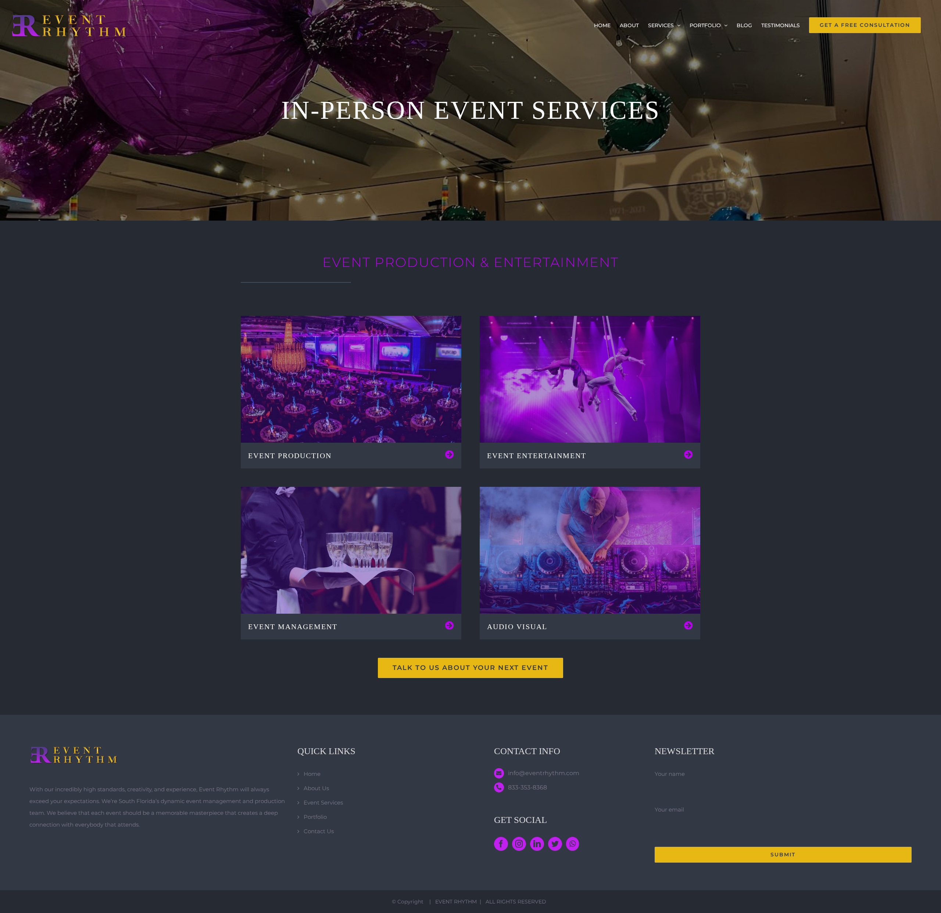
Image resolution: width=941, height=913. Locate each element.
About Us (316, 788)
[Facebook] (501, 844)
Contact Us (319, 831)
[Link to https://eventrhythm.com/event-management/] (449, 625)
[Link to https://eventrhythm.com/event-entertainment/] (688, 454)
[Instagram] (519, 844)
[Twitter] (555, 844)
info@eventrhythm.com (543, 773)
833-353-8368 (527, 787)
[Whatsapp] (572, 844)
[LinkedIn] (537, 844)
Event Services (323, 802)
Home (312, 773)
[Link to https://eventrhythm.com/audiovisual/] (688, 625)
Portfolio (315, 816)
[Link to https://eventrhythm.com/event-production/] (449, 454)
